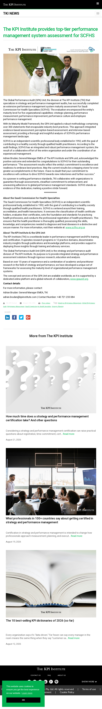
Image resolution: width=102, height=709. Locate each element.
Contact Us (36, 675)
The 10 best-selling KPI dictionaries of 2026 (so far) (40, 620)
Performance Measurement (15, 306)
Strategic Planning (58, 306)
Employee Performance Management (69, 303)
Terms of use (89, 689)
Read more (68, 434)
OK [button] (23, 700)
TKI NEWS (11, 13)
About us (62, 675)
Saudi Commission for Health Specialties (38, 306)
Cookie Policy (67, 692)
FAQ (49, 675)
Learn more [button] (27, 693)
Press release (46, 303)
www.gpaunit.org (79, 279)
